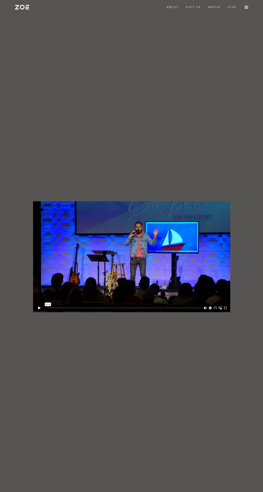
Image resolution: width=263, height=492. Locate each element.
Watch (214, 7)
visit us (193, 7)
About (173, 7)
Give (232, 7)
